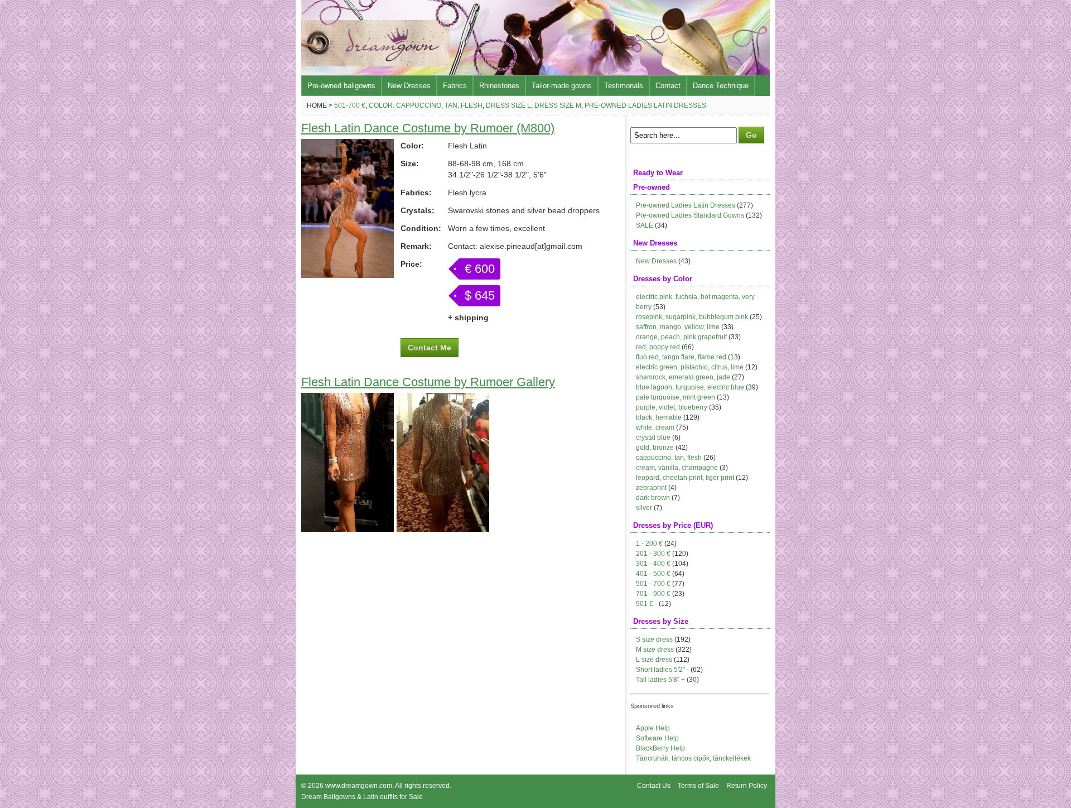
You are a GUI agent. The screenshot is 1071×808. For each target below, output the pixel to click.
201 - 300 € (653, 553)
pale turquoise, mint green (675, 397)
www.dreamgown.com (358, 786)
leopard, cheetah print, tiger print (685, 478)
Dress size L (508, 105)
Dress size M (557, 105)
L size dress (654, 659)
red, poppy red (658, 347)
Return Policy (746, 786)
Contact (668, 85)
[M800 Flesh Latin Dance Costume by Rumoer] (347, 275)
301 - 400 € (653, 563)
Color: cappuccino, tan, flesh (426, 105)
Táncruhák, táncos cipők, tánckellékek (693, 758)
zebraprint (651, 488)
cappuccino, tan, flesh (669, 457)
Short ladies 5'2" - (662, 670)
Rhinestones (499, 85)
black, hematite (659, 417)
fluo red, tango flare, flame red (681, 357)
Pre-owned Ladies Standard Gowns (690, 215)
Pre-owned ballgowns (341, 85)
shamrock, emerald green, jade (683, 377)
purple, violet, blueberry (671, 407)
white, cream (655, 427)
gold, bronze (655, 447)
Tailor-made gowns (562, 85)
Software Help (657, 738)
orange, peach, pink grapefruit (681, 337)
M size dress (655, 649)
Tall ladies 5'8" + (660, 680)
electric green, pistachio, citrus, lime (690, 367)
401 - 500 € (653, 574)
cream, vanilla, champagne (677, 468)
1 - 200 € (649, 543)
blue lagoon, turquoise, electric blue (690, 387)
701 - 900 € (653, 594)
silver (644, 508)
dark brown (653, 498)
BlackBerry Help (660, 748)
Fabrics (455, 85)
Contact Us (653, 786)
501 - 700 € (653, 584)
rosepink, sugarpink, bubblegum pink (692, 317)
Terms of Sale (698, 786)
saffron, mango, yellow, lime (678, 327)
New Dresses (409, 85)
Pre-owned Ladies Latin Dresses (645, 105)
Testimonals (623, 85)
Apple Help (653, 728)
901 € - (646, 604)
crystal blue (653, 437)
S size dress (654, 639)
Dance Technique (721, 85)
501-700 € (349, 105)
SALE (644, 225)
